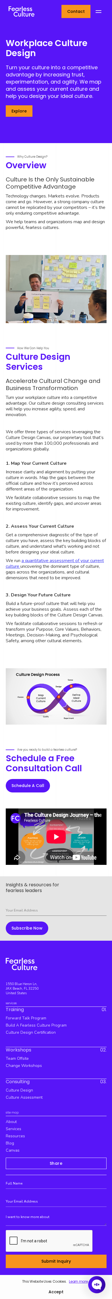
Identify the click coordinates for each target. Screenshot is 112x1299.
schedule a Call (27, 785)
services (13, 1129)
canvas (13, 1150)
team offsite (17, 1058)
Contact (76, 11)
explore (19, 111)
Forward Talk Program (26, 1018)
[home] (20, 11)
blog (10, 1143)
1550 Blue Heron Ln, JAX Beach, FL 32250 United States (22, 988)
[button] (98, 11)
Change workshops (24, 1065)
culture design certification (31, 1032)
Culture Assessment (24, 1097)
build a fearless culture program (36, 1025)
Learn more (78, 1282)
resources (15, 1136)
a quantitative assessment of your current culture (55, 563)
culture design (19, 1090)
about (11, 1121)
